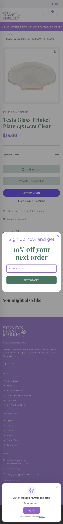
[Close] (57, 235)
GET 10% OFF (31, 280)
